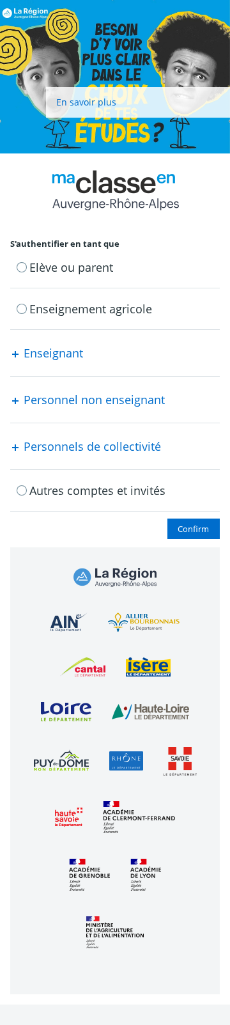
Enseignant (51, 353)
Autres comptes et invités (97, 490)
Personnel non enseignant (92, 399)
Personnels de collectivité (90, 446)
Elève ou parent (71, 267)
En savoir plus (86, 102)
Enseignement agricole (90, 309)
